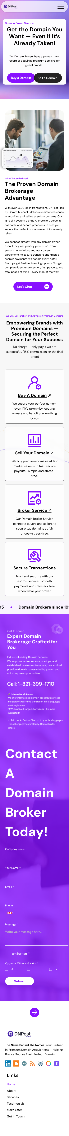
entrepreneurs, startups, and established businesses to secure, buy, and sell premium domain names (34, 665)
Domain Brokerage (32, 187)
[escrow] (40, 1063)
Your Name (13, 868)
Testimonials (16, 1104)
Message (11, 924)
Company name (15, 849)
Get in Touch (16, 1116)
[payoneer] (48, 1063)
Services (13, 1097)
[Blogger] (16, 1063)
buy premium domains (32, 461)
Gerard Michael (18, 212)
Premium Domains (32, 328)
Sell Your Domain (32, 453)
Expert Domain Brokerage (24, 639)
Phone (9, 905)
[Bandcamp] (24, 1063)
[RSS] (32, 1063)
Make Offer (14, 1110)
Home (11, 1084)
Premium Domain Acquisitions (29, 1050)
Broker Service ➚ (35, 510)
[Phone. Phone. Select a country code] (11, 912)
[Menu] (60, 6)
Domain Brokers (24, 56)
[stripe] (56, 1063)
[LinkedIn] (8, 1063)
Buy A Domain (32, 395)
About (11, 1091)
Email (9, 886)
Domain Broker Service (19, 23)
